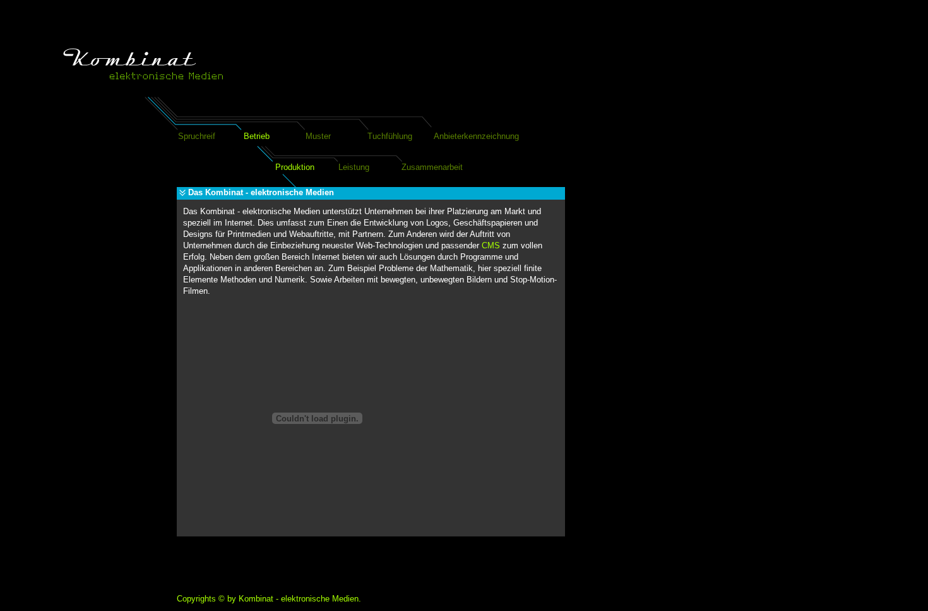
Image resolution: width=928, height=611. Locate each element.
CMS (491, 245)
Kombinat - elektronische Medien (299, 598)
